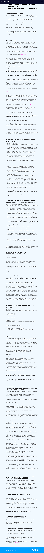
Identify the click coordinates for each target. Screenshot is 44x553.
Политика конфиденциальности (12, 549)
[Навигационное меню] (42, 1)
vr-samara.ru (30, 34)
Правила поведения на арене (11, 550)
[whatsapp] (33, 550)
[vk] (35, 550)
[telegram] (37, 550)
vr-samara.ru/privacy (18, 542)
